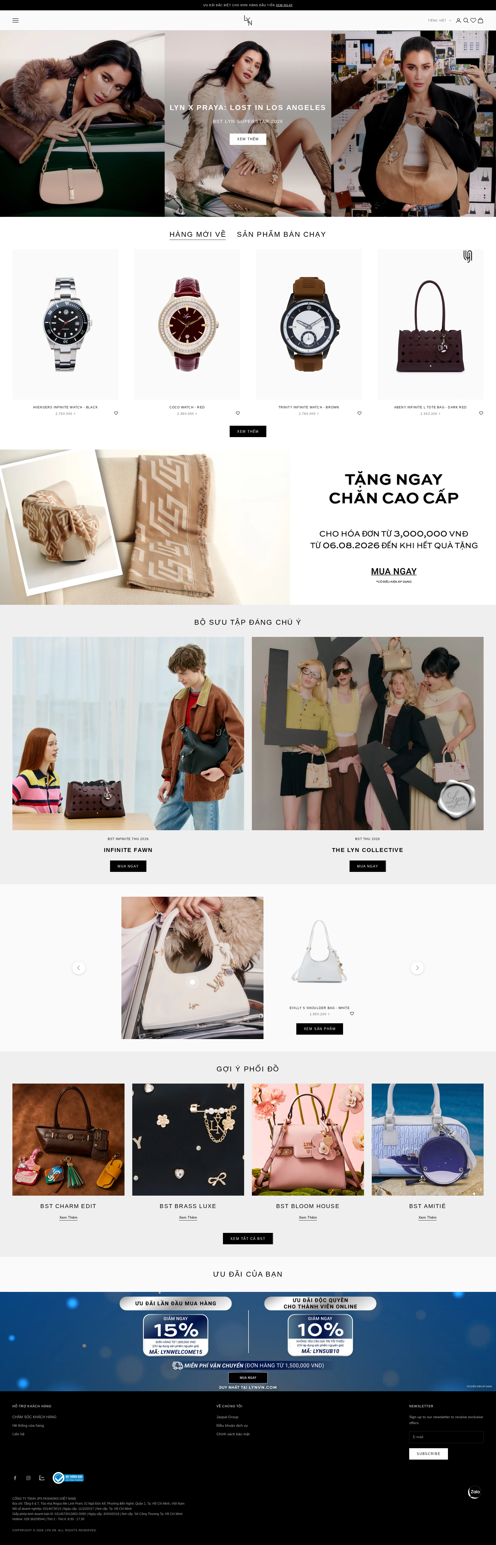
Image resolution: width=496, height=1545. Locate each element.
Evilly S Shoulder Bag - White (320, 1008)
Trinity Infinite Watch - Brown (308, 407)
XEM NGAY (284, 5)
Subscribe (428, 1454)
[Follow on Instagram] (28, 1478)
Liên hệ (18, 1434)
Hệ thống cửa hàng (28, 1425)
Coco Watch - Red (187, 407)
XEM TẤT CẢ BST (247, 1239)
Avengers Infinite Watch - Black (65, 407)
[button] (474, 1492)
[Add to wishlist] (116, 412)
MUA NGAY (128, 866)
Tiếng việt (437, 20)
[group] (248, 527)
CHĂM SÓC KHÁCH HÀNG (34, 1417)
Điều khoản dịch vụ (232, 1425)
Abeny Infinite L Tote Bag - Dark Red (430, 407)
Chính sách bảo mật (233, 1434)
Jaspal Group (227, 1417)
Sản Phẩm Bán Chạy (282, 234)
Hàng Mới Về (198, 234)
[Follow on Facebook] (15, 1478)
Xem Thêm (248, 139)
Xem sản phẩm (320, 1029)
